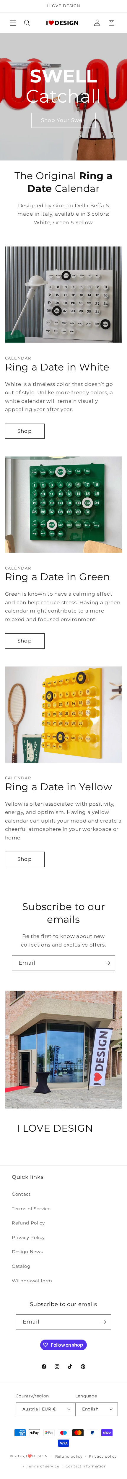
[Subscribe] (108, 963)
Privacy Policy (28, 1237)
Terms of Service (31, 1208)
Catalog (21, 1266)
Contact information (86, 1466)
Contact (21, 1194)
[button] (13, 23)
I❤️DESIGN (37, 1456)
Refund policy (69, 1456)
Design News (27, 1251)
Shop (24, 431)
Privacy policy (103, 1456)
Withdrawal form (32, 1281)
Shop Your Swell (63, 120)
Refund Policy (28, 1223)
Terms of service (43, 1466)
